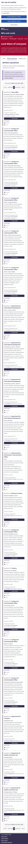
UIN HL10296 (7, 335)
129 (8, 87)
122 (5, 87)
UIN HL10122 (7, 408)
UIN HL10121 (6, 371)
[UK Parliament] (5, 28)
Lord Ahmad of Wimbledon (11, 147)
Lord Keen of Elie (9, 515)
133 (16, 87)
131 (12, 87)
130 (10, 87)
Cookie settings (14, 24)
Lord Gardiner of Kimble (10, 479)
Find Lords (20, 38)
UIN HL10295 (7, 223)
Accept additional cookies (14, 17)
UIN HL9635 (6, 708)
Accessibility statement (6, 842)
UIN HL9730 (6, 632)
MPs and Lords (8, 33)
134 (17, 87)
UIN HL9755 (6, 593)
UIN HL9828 (6, 485)
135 (19, 87)
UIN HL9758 (6, 522)
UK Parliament (4, 38)
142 (22, 87)
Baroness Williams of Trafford (12, 114)
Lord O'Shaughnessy (10, 773)
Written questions (12, 58)
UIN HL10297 (7, 298)
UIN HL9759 (6, 816)
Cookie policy (4, 836)
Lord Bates (7, 330)
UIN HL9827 (6, 121)
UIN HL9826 (6, 745)
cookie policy (6, 13)
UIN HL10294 (7, 260)
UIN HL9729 (6, 670)
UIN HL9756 (6, 560)
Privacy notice (4, 840)
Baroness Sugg (8, 740)
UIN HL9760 (6, 780)
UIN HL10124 (7, 445)
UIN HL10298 (7, 190)
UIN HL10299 (7, 154)
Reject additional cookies (14, 21)
